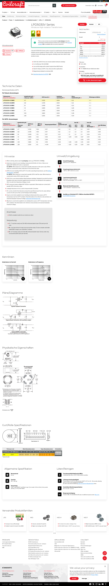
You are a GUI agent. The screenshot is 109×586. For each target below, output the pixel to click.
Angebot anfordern (83, 57)
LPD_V (41, 20)
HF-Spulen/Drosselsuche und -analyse (38, 551)
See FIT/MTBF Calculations (69, 195)
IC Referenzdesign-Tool (34, 556)
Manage (84, 578)
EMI (3, 547)
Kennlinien (45, 16)
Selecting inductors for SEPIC (40, 74)
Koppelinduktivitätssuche (35, 545)
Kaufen (82, 24)
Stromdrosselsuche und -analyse (37, 543)
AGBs (82, 555)
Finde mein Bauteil (101, 34)
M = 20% (83, 64)
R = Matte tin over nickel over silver (90, 68)
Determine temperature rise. (33, 198)
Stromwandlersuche (33, 547)
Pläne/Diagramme (55, 16)
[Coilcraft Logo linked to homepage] (13, 4)
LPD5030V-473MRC (9, 110)
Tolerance (81, 62)
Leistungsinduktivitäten (8, 542)
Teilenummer (82, 32)
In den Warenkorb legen (94, 80)
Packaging (81, 71)
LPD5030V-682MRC (9, 103)
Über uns (83, 549)
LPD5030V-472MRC (9, 100)
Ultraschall (57, 551)
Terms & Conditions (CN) (87, 558)
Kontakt (67, 12)
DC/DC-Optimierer (33, 542)
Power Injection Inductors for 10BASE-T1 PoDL (66, 547)
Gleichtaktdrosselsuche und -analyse (38, 553)
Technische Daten (21, 16)
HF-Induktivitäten (7, 543)
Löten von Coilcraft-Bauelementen (86, 483)
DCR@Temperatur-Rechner (35, 549)
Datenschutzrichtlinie (86, 553)
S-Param (7, 54)
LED (55, 543)
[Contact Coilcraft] (105, 553)
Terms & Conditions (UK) (87, 556)
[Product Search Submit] (54, 5)
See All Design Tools (33, 558)
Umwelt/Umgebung (33, 16)
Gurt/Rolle (83, 16)
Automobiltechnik (59, 542)
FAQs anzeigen (85, 551)
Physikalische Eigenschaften (70, 16)
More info (97, 494)
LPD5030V (48, 20)
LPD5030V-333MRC (9, 108)
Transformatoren (6, 545)
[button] (107, 524)
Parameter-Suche (70, 5)
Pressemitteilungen (86, 545)
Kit (99, 24)
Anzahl (81, 37)
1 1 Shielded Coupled (31, 20)
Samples (83, 547)
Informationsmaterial (7, 45)
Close (105, 566)
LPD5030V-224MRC (9, 115)
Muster (91, 24)
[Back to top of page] (105, 558)
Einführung (10, 16)
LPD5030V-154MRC (8, 113)
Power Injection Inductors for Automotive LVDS (67, 549)
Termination (82, 66)
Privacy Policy (94, 574)
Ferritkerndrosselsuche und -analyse (38, 555)
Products (4, 20)
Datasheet (8, 50)
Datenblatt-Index (89, 5)
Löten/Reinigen (92, 16)
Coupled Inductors (19, 20)
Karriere (60, 12)
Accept (74, 578)
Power (10, 20)
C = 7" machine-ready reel (88, 73)
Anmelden (100, 5)
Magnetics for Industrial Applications (64, 545)
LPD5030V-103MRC (8, 105)
